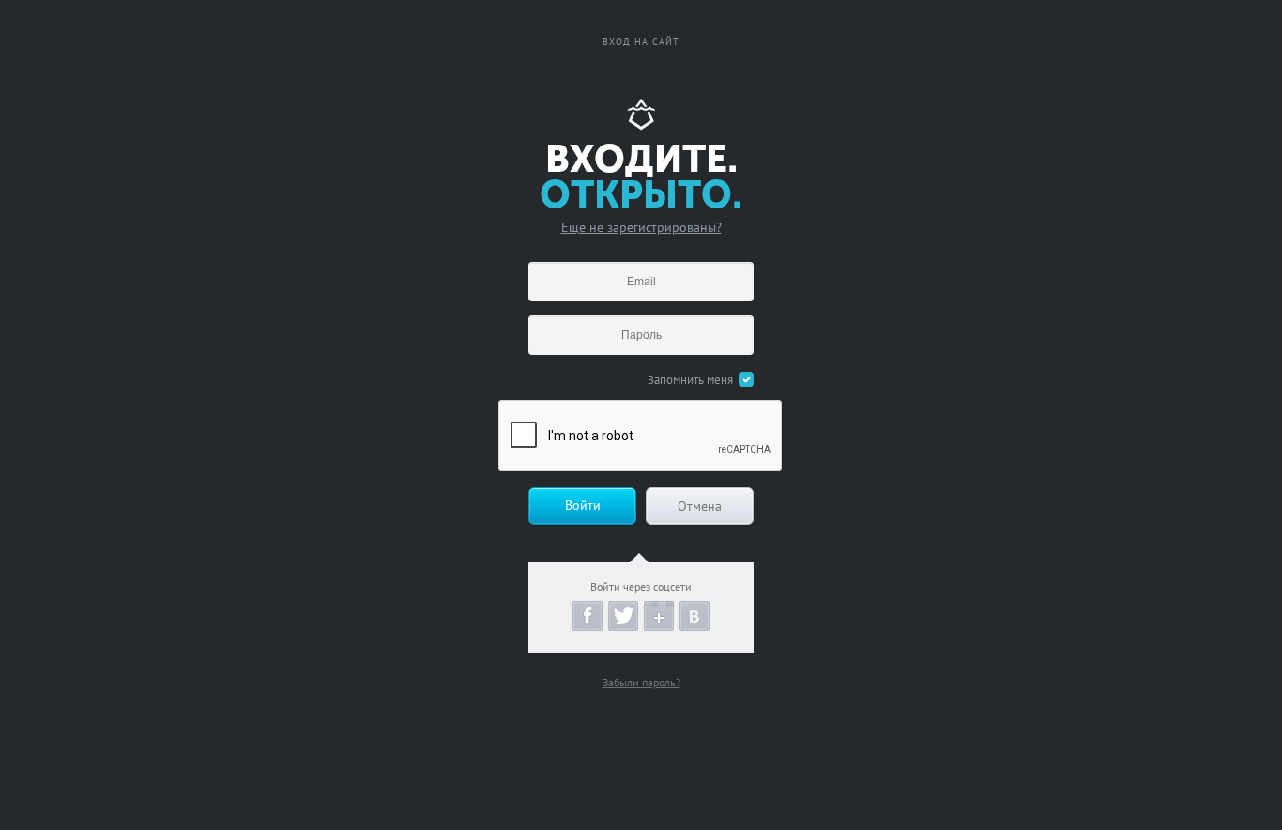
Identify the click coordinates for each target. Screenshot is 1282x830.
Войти (583, 505)
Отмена (700, 506)
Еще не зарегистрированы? (641, 227)
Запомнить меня (690, 380)
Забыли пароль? (641, 682)
